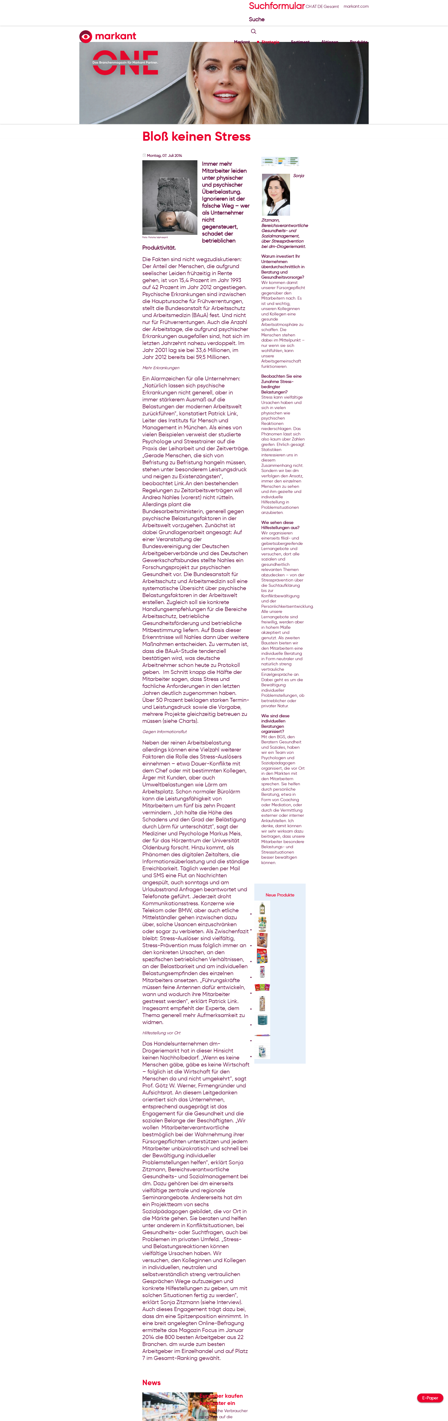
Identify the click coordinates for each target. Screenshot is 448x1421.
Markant (242, 41)
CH (309, 6)
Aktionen (329, 41)
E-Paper (430, 1398)
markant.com (356, 6)
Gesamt (331, 6)
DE (320, 6)
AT (314, 6)
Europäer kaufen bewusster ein (221, 1399)
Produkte (359, 41)
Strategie (270, 41)
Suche (257, 19)
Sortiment (300, 41)
